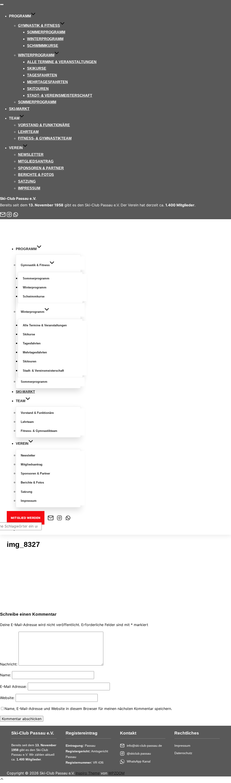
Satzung (27, 181)
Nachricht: (8, 664)
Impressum (29, 188)
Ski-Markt (19, 109)
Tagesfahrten (42, 75)
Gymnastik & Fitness (39, 26)
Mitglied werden (25, 518)
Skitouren (38, 89)
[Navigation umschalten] (2, 4)
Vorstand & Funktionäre (44, 125)
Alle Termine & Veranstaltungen (62, 62)
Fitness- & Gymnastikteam (45, 138)
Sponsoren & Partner (41, 168)
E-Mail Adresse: (13, 686)
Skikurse (36, 68)
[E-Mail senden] (2, 214)
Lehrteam (28, 132)
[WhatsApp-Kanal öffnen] (15, 214)
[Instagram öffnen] (9, 214)
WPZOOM (116, 773)
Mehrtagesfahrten (47, 82)
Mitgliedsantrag (35, 161)
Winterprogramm (45, 39)
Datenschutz (183, 753)
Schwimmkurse (42, 46)
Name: (5, 675)
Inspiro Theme (88, 773)
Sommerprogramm (46, 32)
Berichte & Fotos (36, 175)
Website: (7, 697)
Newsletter (31, 155)
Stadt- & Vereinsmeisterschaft (59, 95)
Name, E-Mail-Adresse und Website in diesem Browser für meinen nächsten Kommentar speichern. (88, 708)
